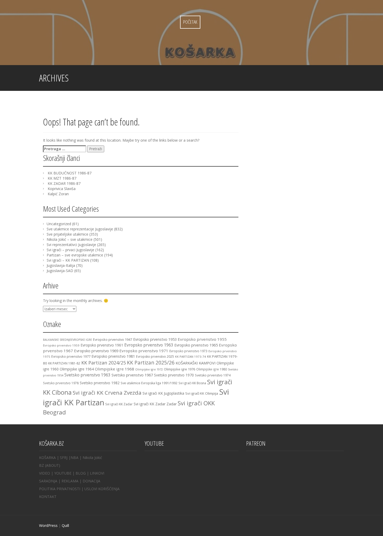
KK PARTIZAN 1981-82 (64, 363)
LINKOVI (97, 473)
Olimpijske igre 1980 (211, 369)
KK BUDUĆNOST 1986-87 (69, 173)
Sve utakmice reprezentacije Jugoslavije (80, 228)
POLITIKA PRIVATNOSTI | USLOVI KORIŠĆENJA (79, 488)
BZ (41, 465)
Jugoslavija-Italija (61, 265)
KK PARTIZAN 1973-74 (190, 356)
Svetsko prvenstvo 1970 (174, 375)
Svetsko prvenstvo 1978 (61, 383)
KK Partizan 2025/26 (151, 362)
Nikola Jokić (92, 457)
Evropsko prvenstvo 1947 (112, 339)
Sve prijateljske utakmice (67, 234)
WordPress (48, 525)
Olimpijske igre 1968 (114, 368)
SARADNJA (48, 480)
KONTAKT (48, 496)
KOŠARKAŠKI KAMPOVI (195, 362)
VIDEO (44, 473)
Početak (190, 22)
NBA (74, 457)
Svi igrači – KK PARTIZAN (68, 260)
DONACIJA (91, 480)
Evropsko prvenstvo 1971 (143, 350)
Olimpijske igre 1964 (77, 369)
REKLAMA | (72, 480)
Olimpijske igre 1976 (179, 369)
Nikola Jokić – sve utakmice (69, 239)
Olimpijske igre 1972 (149, 369)
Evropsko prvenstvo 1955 (202, 339)
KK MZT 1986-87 (62, 178)
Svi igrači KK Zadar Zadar (155, 403)
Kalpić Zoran (58, 193)
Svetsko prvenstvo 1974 (213, 375)
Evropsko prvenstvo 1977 (70, 356)
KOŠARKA (47, 457)
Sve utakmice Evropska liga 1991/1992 (149, 383)
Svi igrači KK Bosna (192, 383)
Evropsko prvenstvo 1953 (155, 339)
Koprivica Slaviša (62, 188)
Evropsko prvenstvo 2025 (155, 356)
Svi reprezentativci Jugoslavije (71, 244)
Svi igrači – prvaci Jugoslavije (70, 249)
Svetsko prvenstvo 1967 (132, 374)
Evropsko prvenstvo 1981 (113, 356)
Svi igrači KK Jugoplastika (163, 393)
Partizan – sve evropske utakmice (75, 255)
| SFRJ (62, 457)
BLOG (81, 473)
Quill (65, 525)
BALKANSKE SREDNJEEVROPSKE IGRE (67, 340)
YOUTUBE (62, 473)
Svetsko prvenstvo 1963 (87, 375)
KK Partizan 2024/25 (103, 363)
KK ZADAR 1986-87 (64, 183)
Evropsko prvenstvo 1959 (61, 345)
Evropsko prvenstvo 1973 (188, 351)
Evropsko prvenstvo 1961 (102, 345)
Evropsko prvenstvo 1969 (96, 350)
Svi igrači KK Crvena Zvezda (107, 392)
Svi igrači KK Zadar (119, 404)
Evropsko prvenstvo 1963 (148, 345)
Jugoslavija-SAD (60, 270)
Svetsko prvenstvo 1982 (100, 382)
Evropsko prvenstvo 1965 (196, 345)
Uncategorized (59, 223)
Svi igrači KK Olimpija (201, 393)
